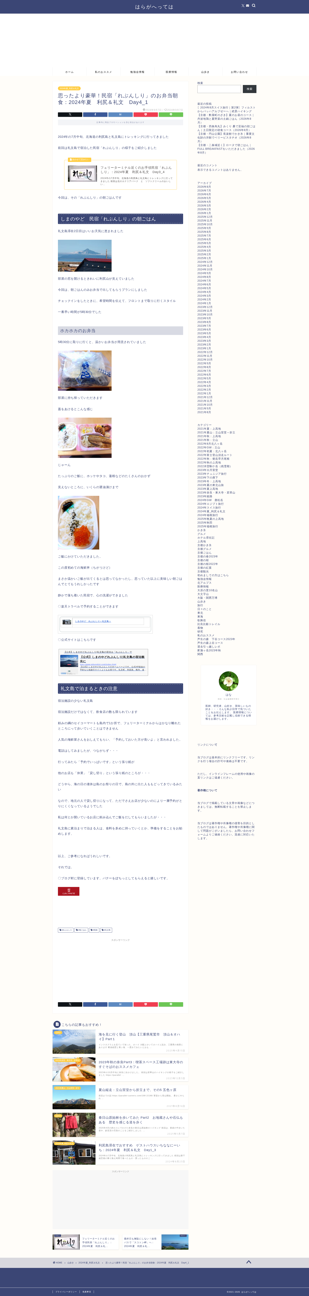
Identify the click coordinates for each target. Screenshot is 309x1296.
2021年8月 (204, 412)
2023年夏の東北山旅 (210, 485)
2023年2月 (204, 344)
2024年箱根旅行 (207, 515)
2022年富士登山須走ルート (214, 454)
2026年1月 (204, 213)
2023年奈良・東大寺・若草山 (216, 492)
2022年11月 (204, 355)
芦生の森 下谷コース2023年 (216, 639)
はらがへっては (154, 7)
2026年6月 (204, 194)
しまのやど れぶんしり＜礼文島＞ (93, 621)
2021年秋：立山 (207, 439)
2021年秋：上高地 (209, 436)
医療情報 (171, 72)
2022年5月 (204, 378)
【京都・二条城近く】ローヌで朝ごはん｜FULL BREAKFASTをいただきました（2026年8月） (226, 149)
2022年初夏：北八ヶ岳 (212, 451)
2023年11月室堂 (207, 469)
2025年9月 (204, 228)
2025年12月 (205, 216)
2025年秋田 (204, 522)
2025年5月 (204, 243)
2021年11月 (204, 400)
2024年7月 (204, 280)
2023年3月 (204, 340)
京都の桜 (203, 560)
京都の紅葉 (204, 567)
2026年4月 (204, 201)
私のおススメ (103, 72)
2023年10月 (205, 314)
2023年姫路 (204, 496)
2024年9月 (204, 273)
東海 (200, 616)
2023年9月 (204, 318)
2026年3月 (204, 205)
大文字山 (203, 593)
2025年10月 (205, 224)
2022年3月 (204, 385)
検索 (200, 82)
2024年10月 (205, 269)
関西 (200, 654)
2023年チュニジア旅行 (212, 473)
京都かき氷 (204, 545)
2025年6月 (204, 239)
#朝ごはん (82, 930)
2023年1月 (204, 348)
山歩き (205, 72)
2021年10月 (205, 404)
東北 (200, 612)
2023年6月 (204, 329)
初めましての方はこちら (213, 575)
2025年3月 (204, 250)
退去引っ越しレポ (208, 646)
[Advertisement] (154, 40)
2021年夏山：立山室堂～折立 (216, 432)
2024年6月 (204, 284)
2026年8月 (204, 186)
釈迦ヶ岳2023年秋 (209, 650)
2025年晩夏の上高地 (210, 518)
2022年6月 (204, 374)
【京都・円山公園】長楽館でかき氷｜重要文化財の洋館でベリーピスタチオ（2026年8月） (226, 137)
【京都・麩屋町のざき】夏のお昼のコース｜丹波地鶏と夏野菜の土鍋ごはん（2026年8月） (226, 118)
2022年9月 (204, 363)
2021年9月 (204, 408)
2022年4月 (204, 382)
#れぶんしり (66, 930)
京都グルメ (204, 548)
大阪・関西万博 (207, 597)
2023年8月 (204, 322)
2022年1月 (204, 393)
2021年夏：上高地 (209, 428)
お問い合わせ (239, 72)
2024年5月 (204, 288)
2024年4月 (204, 291)
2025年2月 (204, 254)
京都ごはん (204, 552)
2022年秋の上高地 (209, 462)
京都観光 (203, 571)
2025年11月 (204, 220)
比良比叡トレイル (208, 624)
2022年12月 (205, 352)
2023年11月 (204, 310)
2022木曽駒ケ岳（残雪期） (214, 466)
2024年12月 (205, 261)
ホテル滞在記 (206, 537)
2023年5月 (204, 333)
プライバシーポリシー (66, 1292)
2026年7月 (204, 190)
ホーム (69, 72)
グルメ (201, 533)
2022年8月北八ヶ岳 (210, 443)
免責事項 (86, 1292)
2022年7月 (204, 370)
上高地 (201, 541)
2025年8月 (204, 231)
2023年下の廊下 (207, 477)
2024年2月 (204, 299)
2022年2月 (204, 389)
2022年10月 (205, 359)
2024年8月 (204, 276)
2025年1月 (204, 258)
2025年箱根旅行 (207, 526)
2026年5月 (204, 198)
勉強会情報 (137, 72)
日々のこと (204, 609)
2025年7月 (204, 235)
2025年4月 (204, 246)
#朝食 (95, 930)
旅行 (200, 605)
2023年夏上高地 (207, 488)
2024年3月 (204, 295)
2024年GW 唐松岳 (210, 500)
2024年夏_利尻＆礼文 (69, 88)
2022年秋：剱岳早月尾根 (213, 458)
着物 (200, 627)
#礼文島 (107, 930)
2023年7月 (204, 325)
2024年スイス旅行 (209, 507)
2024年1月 (204, 303)
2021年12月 (205, 397)
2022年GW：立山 (208, 447)
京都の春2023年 (207, 556)
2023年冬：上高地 (209, 481)
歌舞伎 (201, 620)
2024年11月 (204, 265)
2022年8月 (204, 367)
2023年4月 (204, 337)
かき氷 (201, 530)
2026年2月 (204, 209)
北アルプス (204, 582)
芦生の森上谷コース (210, 642)
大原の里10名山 (207, 590)
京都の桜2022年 (207, 563)
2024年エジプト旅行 (210, 503)
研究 (200, 631)
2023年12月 (205, 306)
